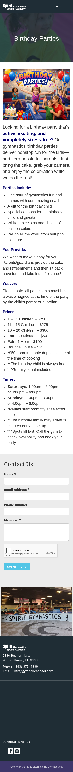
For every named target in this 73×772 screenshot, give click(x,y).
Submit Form (17, 566)
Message (12, 520)
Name (10, 474)
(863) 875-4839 (26, 666)
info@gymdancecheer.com (33, 671)
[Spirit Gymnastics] (15, 7)
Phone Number (15, 505)
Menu (62, 6)
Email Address (16, 489)
